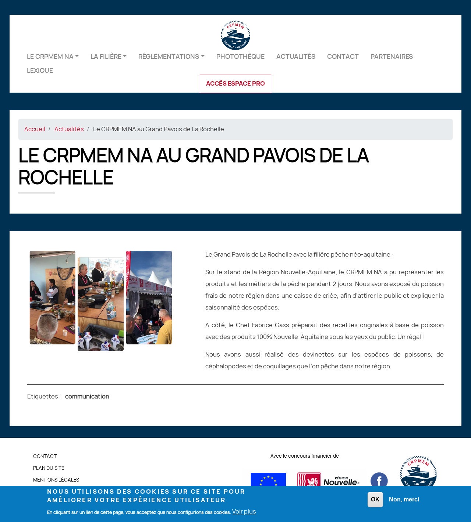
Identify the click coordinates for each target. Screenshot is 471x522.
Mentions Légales (56, 480)
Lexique (40, 71)
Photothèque (240, 57)
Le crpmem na (50, 57)
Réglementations (168, 57)
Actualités (295, 57)
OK (375, 499)
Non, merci (404, 499)
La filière (106, 57)
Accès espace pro (235, 84)
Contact (343, 57)
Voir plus (244, 512)
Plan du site (48, 468)
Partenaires (392, 57)
